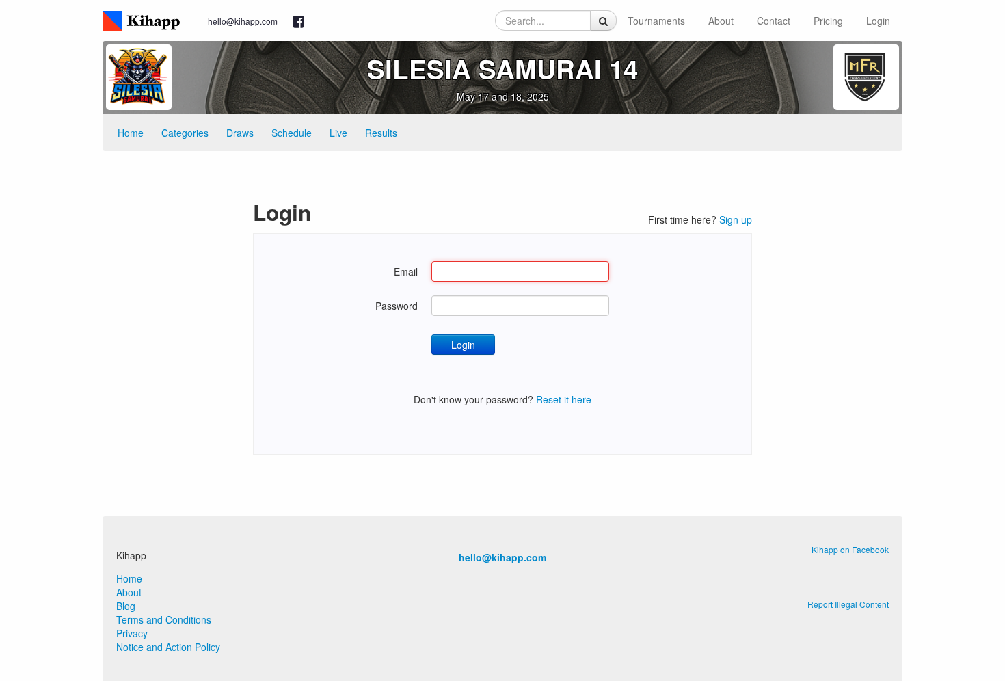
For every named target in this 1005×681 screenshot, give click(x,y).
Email (406, 271)
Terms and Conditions (163, 619)
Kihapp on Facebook (850, 549)
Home (131, 132)
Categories (185, 132)
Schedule (291, 132)
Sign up (735, 219)
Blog (125, 606)
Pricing (828, 20)
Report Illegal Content (848, 604)
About (721, 20)
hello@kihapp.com (243, 21)
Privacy (132, 633)
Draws (240, 132)
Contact (773, 20)
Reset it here (563, 399)
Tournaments (656, 20)
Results (381, 132)
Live (338, 132)
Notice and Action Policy (168, 647)
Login (878, 20)
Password (396, 305)
